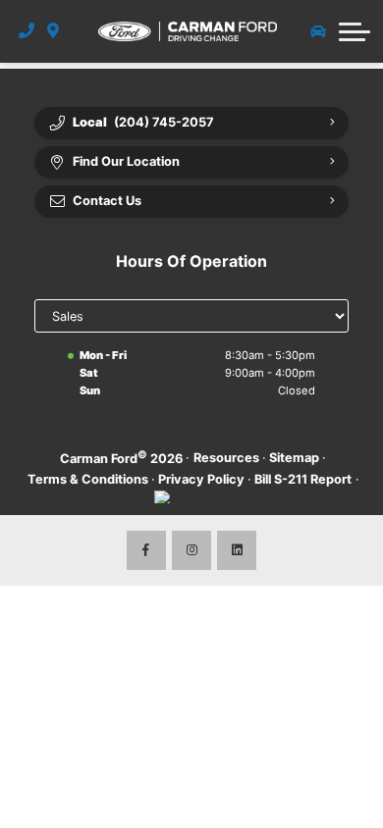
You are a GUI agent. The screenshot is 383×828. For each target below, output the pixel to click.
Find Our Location (126, 161)
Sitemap (294, 457)
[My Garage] (318, 31)
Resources (226, 457)
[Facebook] (146, 550)
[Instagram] (191, 550)
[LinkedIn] (236, 550)
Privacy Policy (201, 479)
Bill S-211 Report (303, 479)
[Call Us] (27, 31)
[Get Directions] (53, 31)
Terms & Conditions (87, 479)
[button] (354, 31)
